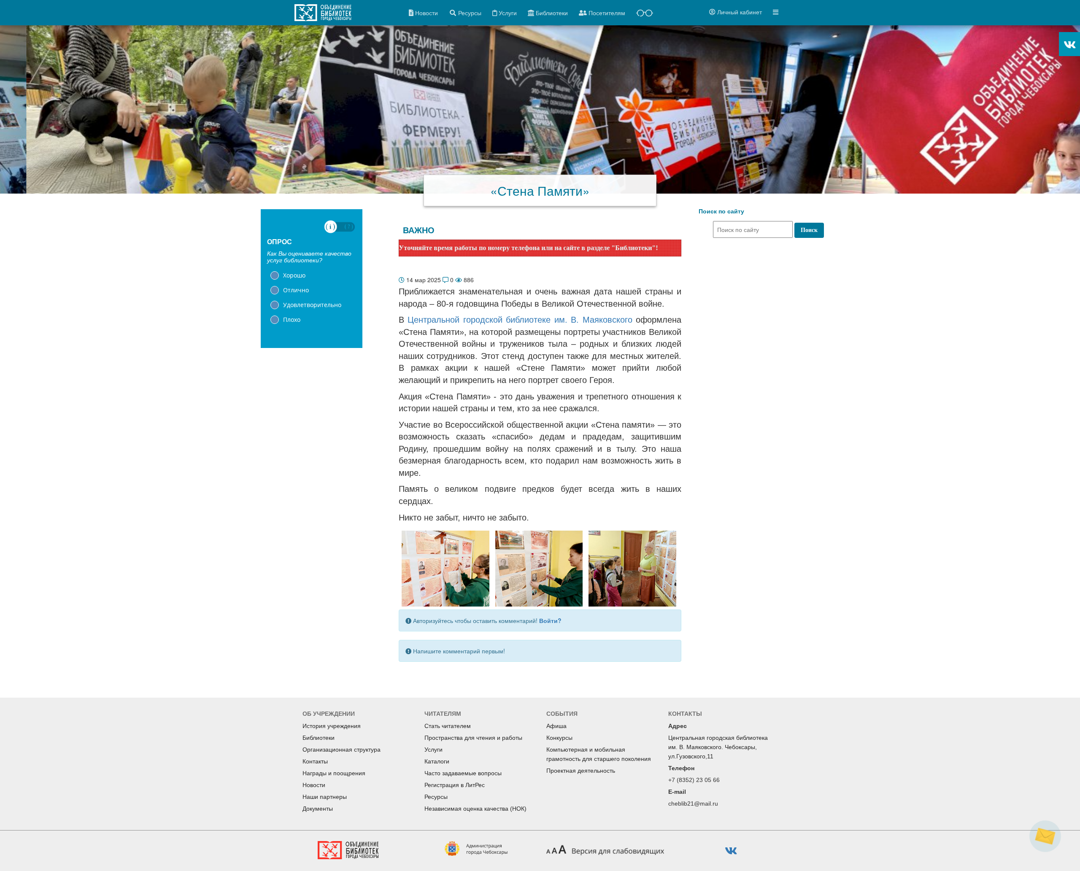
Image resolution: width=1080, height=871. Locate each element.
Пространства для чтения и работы (473, 737)
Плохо (291, 320)
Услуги (433, 749)
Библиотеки (318, 737)
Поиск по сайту (721, 211)
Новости (313, 785)
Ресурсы (436, 796)
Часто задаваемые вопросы (463, 773)
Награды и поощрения (333, 773)
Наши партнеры (324, 796)
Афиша (556, 726)
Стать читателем (447, 726)
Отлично (296, 290)
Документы (317, 808)
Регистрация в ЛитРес (454, 785)
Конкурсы (559, 737)
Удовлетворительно (312, 305)
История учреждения (331, 726)
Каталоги (436, 761)
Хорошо (294, 275)
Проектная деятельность (580, 770)
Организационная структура (341, 749)
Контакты (315, 761)
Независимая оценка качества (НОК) (475, 808)
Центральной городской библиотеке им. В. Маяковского (520, 319)
